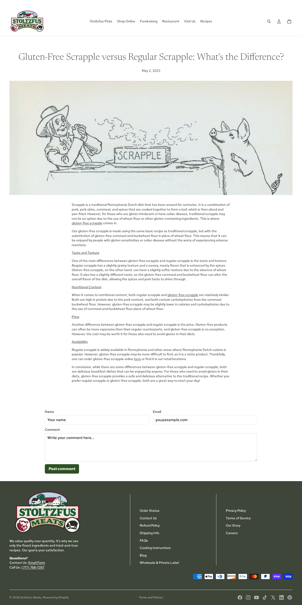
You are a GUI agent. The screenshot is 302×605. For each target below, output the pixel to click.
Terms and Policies (151, 597)
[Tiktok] (265, 597)
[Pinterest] (290, 597)
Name (49, 412)
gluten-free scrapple (87, 223)
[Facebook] (240, 597)
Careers (232, 533)
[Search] (269, 21)
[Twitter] (273, 597)
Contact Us (148, 518)
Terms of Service (238, 518)
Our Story (233, 525)
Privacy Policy (236, 510)
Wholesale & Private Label (159, 562)
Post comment (62, 468)
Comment (52, 429)
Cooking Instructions (155, 548)
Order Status (149, 510)
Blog (143, 555)
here (137, 359)
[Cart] (289, 21)
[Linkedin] (281, 597)
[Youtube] (256, 597)
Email (157, 412)
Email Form (36, 562)
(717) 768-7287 (32, 567)
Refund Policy (150, 525)
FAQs (144, 540)
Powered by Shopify (56, 597)
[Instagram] (248, 597)
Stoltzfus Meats (30, 597)
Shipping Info (149, 533)
